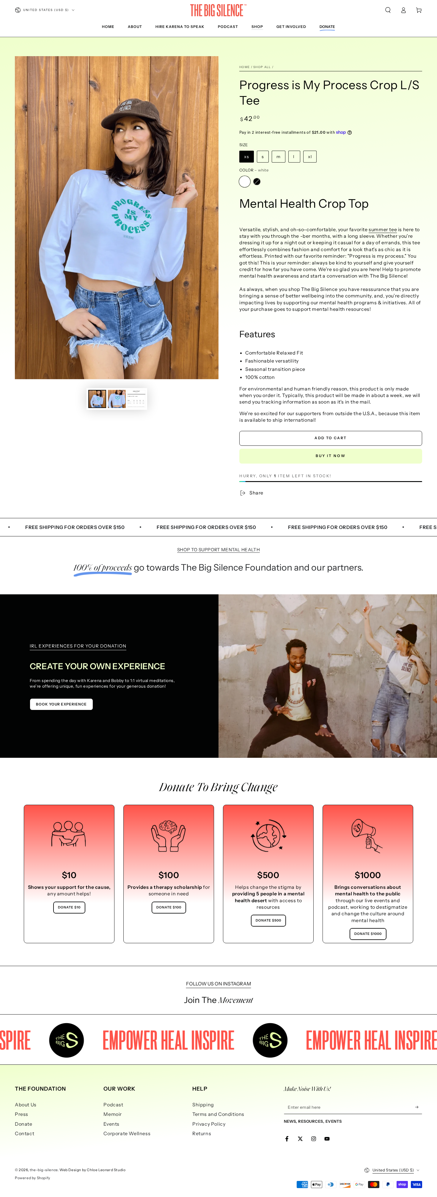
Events (111, 1124)
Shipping (203, 1105)
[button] (388, 10)
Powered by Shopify (32, 1178)
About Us (26, 1105)
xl (310, 156)
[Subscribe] (418, 1107)
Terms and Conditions (218, 1114)
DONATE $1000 (368, 934)
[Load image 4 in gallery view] (136, 399)
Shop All (262, 67)
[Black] (256, 181)
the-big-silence (44, 1170)
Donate (23, 1124)
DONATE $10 (69, 907)
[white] (244, 181)
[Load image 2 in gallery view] (117, 399)
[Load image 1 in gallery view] (97, 399)
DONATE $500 (268, 920)
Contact (24, 1133)
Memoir (112, 1114)
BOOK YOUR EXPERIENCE (61, 704)
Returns (201, 1133)
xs (246, 156)
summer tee (383, 229)
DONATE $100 (168, 907)
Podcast (113, 1105)
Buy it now (331, 455)
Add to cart (331, 438)
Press (21, 1114)
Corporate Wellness (126, 1133)
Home (244, 67)
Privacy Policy (208, 1124)
